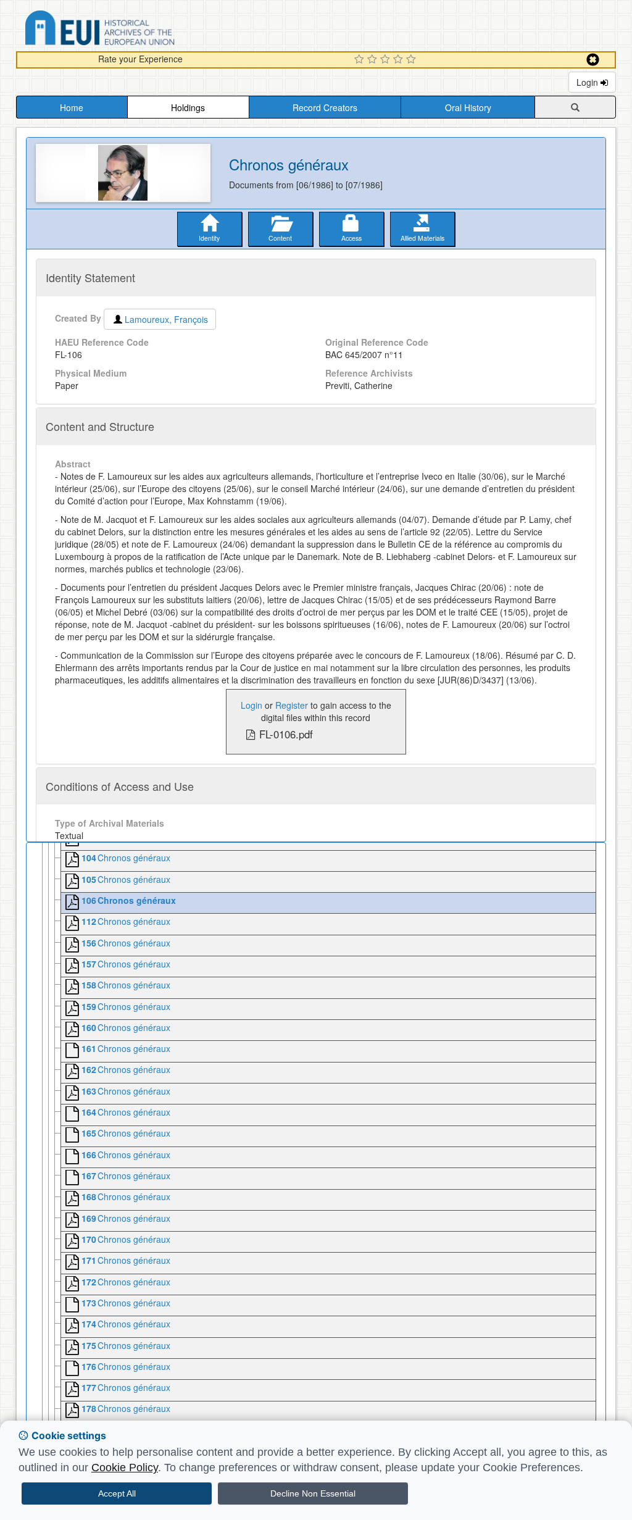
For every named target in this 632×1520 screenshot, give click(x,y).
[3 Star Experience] (386, 59)
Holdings (188, 107)
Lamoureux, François (166, 319)
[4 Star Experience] (399, 59)
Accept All (117, 1493)
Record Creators (325, 107)
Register (291, 705)
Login (588, 82)
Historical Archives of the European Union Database (134, 30)
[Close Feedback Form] (592, 59)
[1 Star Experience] (360, 59)
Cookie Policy (124, 1467)
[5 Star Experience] (412, 59)
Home (71, 107)
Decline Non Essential (313, 1493)
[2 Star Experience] (373, 59)
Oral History (468, 107)
